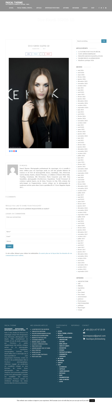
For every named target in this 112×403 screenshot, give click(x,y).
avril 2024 (81, 114)
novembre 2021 (83, 151)
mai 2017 (81, 243)
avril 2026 (81, 73)
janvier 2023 (82, 134)
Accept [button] (92, 400)
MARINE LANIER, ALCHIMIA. (39, 342)
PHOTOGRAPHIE (83, 303)
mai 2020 (81, 177)
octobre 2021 (82, 153)
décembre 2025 (83, 81)
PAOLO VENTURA (36, 350)
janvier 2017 (82, 252)
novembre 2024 (83, 103)
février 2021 (81, 164)
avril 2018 (81, 223)
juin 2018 (81, 219)
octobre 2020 (82, 171)
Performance (82, 301)
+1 (42, 54)
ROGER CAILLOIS (36, 352)
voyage (80, 310)
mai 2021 (81, 160)
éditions (80, 286)
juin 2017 (81, 241)
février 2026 (81, 77)
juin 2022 (81, 138)
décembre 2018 (83, 208)
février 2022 (81, 145)
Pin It (48, 54)
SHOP (92, 8)
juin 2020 (81, 175)
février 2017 (81, 249)
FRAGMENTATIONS (64, 377)
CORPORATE (62, 356)
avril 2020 (81, 180)
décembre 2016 (83, 254)
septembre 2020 (83, 173)
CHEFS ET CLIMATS (64, 346)
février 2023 (81, 131)
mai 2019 (81, 197)
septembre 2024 (83, 107)
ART (79, 283)
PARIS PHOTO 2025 (37, 346)
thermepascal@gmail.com (94, 336)
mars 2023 (81, 129)
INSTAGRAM (75, 8)
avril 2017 (81, 245)
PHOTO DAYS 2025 (36, 356)
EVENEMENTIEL (63, 354)
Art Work (66, 8)
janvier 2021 (82, 166)
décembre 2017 (83, 232)
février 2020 (81, 184)
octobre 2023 (82, 123)
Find (104, 41)
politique (80, 305)
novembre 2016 (83, 256)
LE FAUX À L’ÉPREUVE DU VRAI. (40, 344)
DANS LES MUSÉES (64, 379)
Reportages (81, 308)
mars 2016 (81, 263)
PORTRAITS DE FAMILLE (65, 352)
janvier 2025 (82, 99)
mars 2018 (81, 225)
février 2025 (81, 97)
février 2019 (81, 204)
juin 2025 (81, 88)
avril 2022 (81, 142)
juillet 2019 (81, 193)
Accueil (11, 8)
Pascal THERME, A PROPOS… (25, 8)
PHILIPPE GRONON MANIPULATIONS (90, 56)
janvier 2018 (82, 230)
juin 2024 (81, 110)
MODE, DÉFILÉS (63, 344)
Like (28, 54)
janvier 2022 (82, 147)
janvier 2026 (82, 79)
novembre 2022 (83, 136)
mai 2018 (81, 221)
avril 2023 (81, 127)
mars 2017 (81, 247)
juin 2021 (81, 158)
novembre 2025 (83, 83)
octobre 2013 (82, 269)
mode (79, 290)
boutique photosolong (95, 339)
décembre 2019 (83, 186)
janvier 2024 (82, 118)
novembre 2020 (83, 169)
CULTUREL (62, 341)
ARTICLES (38, 8)
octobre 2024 (82, 105)
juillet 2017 (81, 239)
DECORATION (62, 348)
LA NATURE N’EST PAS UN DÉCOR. (89, 52)
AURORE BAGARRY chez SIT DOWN (41, 348)
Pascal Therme (18, 2)
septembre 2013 (83, 271)
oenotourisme (82, 297)
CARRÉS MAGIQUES (64, 371)
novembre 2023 (83, 121)
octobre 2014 (82, 267)
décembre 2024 (83, 101)
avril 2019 (81, 199)
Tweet (36, 54)
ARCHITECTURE (83, 281)
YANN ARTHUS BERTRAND (86, 54)
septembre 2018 (83, 215)
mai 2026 (81, 70)
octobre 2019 (82, 190)
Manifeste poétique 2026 (86, 60)
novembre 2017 (83, 234)
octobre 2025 (82, 86)
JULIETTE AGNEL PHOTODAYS (39, 354)
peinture (80, 299)
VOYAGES (61, 350)
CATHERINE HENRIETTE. (38, 340)
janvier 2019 (82, 206)
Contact (85, 8)
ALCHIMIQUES (63, 367)
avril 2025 (81, 92)
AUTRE (61, 381)
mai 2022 (81, 140)
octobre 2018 (82, 212)
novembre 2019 (83, 188)
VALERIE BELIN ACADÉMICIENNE (89, 58)
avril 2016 (81, 260)
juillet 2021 (81, 156)
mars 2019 (81, 201)
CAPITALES (62, 369)
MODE (60, 375)
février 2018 (81, 228)
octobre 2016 (82, 258)
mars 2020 (81, 182)
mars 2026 (81, 75)
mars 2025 (81, 94)
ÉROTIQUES (62, 373)
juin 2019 (81, 195)
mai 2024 (81, 112)
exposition (81, 288)
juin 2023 (81, 125)
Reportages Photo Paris (52, 8)
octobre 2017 (82, 236)
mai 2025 (81, 90)
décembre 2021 (83, 149)
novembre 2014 (83, 265)
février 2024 (81, 116)
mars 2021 (81, 162)
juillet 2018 (81, 217)
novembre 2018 (83, 210)
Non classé (81, 292)
